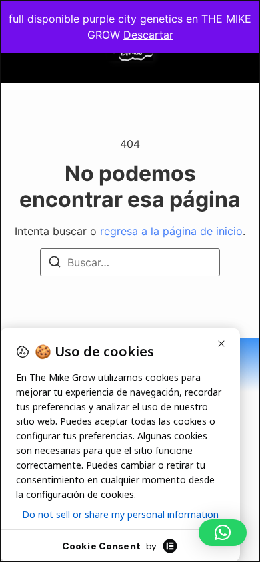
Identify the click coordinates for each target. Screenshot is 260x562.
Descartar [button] (148, 34)
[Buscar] (54, 264)
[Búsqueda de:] (130, 262)
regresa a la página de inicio (171, 231)
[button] (223, 532)
